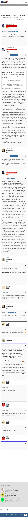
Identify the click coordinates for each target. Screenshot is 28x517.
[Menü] (26, 1)
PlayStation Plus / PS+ (10, 493)
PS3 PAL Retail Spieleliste (11, 489)
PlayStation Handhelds (10, 503)
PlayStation (7, 491)
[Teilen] (26, 20)
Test (11, 430)
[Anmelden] (22, 2)
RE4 (6, 501)
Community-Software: (14, 514)
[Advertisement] (13, 10)
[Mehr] (25, 31)
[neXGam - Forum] (4, 1)
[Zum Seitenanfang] (25, 515)
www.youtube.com (20, 72)
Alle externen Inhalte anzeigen (14, 80)
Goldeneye (7, 490)
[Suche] (18, 1)
